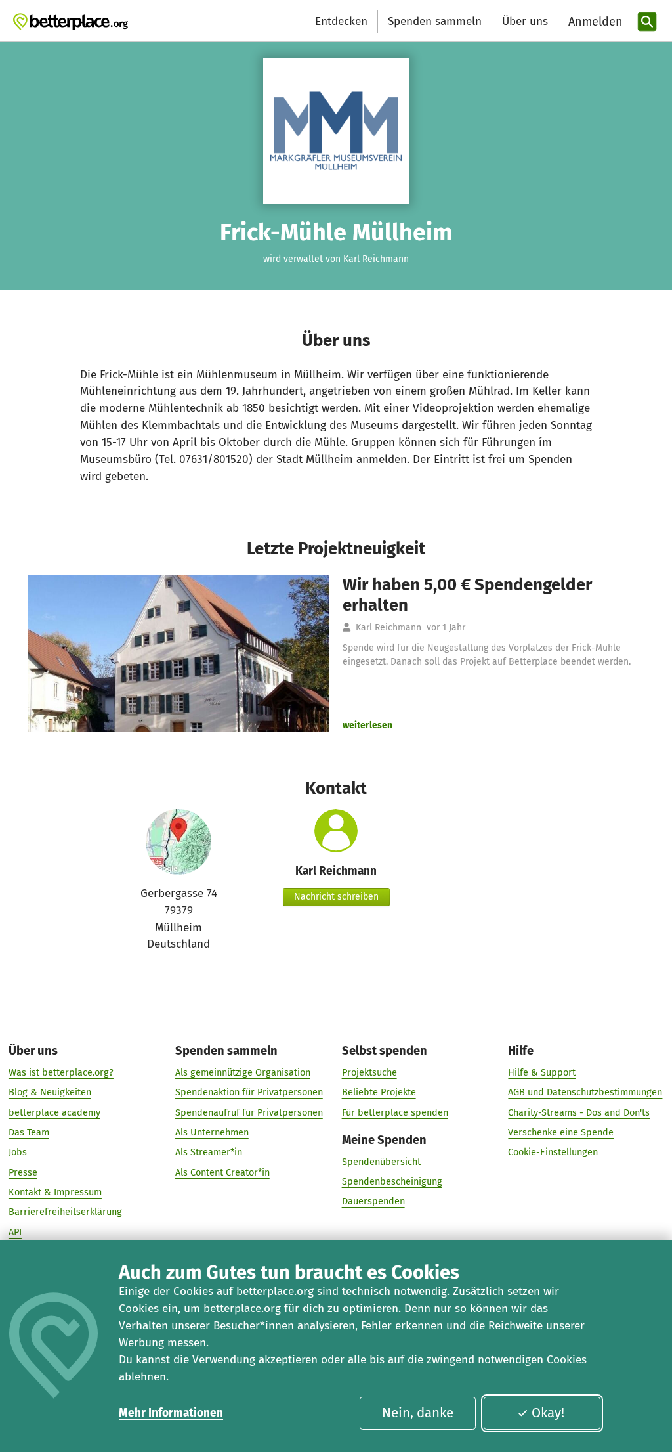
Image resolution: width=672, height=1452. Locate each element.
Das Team (29, 1132)
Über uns (525, 21)
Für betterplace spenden (395, 1112)
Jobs (18, 1152)
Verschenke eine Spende (561, 1132)
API (15, 1232)
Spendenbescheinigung (392, 1181)
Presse (23, 1172)
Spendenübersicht (381, 1162)
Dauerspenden (373, 1201)
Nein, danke (417, 1412)
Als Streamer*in (208, 1152)
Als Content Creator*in (222, 1172)
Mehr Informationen (171, 1413)
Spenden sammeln (435, 21)
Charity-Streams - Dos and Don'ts (579, 1112)
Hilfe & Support (542, 1072)
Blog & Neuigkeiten (50, 1092)
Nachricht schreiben (336, 896)
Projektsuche (369, 1072)
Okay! (548, 1412)
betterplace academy (54, 1112)
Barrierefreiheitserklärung (65, 1212)
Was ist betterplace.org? (61, 1072)
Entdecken (341, 21)
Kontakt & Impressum (55, 1192)
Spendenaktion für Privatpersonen (249, 1092)
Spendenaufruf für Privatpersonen (249, 1112)
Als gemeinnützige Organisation (242, 1072)
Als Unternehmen (212, 1132)
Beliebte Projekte (379, 1092)
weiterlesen (367, 725)
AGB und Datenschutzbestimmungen (585, 1092)
